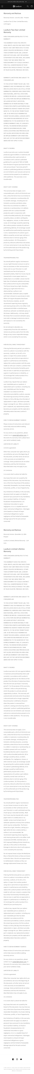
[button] (2, 6)
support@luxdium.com (19, 435)
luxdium (8, 1067)
